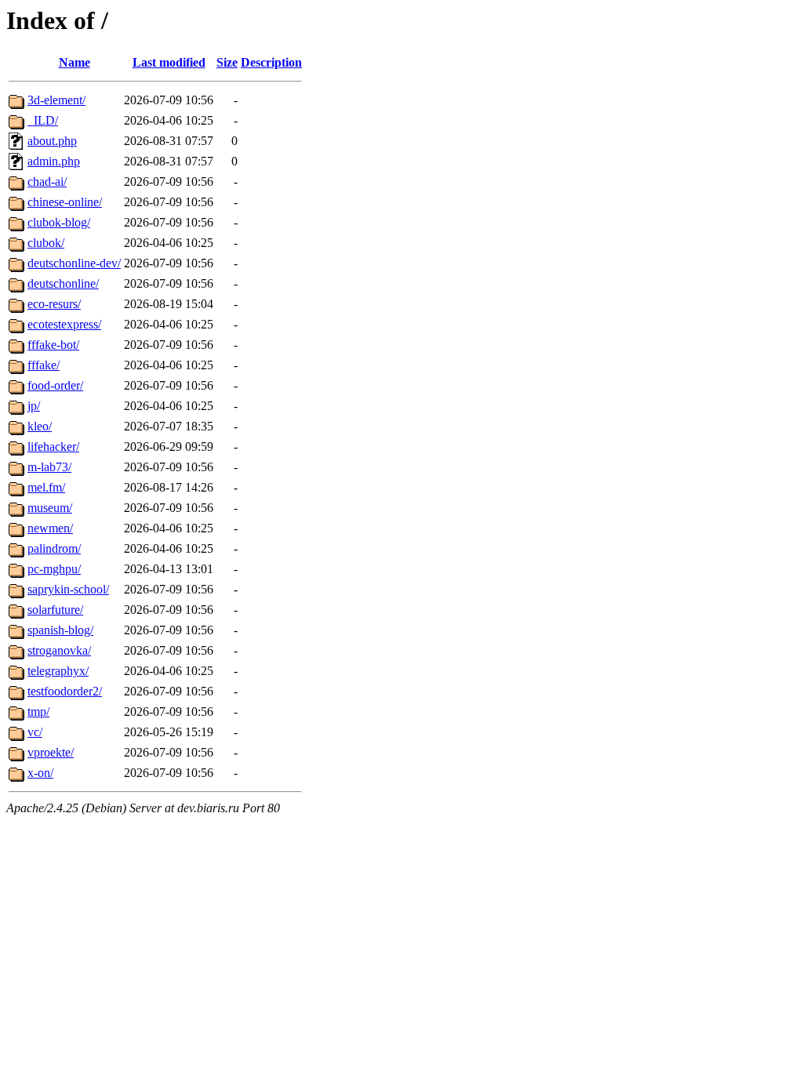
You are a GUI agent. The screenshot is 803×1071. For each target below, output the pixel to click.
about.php (52, 140)
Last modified (169, 62)
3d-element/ (56, 100)
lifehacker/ (53, 446)
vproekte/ (50, 752)
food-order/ (55, 385)
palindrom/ (54, 548)
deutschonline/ (63, 283)
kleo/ (39, 426)
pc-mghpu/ (54, 568)
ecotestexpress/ (64, 324)
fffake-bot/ (53, 344)
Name (74, 62)
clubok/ (45, 242)
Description (271, 62)
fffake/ (43, 365)
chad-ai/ (47, 181)
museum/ (49, 507)
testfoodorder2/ (64, 691)
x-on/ (40, 772)
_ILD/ (42, 120)
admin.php (53, 161)
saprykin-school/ (68, 589)
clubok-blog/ (58, 222)
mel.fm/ (46, 487)
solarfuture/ (55, 609)
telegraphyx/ (58, 670)
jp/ (33, 405)
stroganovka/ (59, 650)
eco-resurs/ (54, 303)
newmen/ (50, 528)
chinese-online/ (64, 202)
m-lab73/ (49, 467)
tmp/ (38, 711)
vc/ (34, 732)
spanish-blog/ (60, 630)
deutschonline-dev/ (74, 263)
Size (227, 62)
